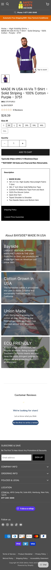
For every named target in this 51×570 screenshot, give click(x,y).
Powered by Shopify (25, 565)
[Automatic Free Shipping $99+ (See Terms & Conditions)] (25, 18)
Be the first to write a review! (25, 422)
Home (3, 28)
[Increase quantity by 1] (22, 143)
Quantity (4, 138)
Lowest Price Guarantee (14, 217)
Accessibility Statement (39, 558)
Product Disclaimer (25, 554)
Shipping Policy (10, 210)
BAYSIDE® (8, 105)
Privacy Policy (40, 554)
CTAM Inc (5, 492)
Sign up (39, 457)
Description (9, 172)
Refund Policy (8, 558)
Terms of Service (9, 554)
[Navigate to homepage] (25, 5)
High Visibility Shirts (18, 28)
